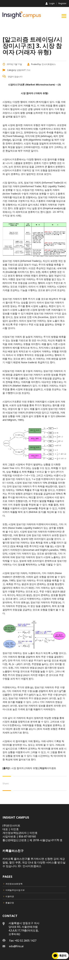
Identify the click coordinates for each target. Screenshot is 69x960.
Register (62, 3)
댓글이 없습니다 (14, 76)
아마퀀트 (51, 768)
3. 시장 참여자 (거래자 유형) (23, 768)
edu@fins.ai (16, 946)
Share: (6, 783)
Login (52, 3)
